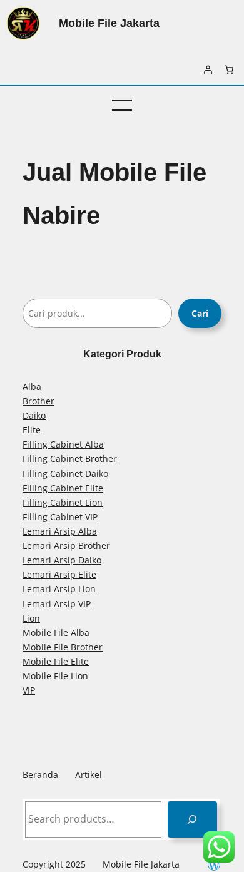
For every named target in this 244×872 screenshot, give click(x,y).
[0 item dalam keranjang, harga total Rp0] (229, 69)
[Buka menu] (122, 105)
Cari (199, 313)
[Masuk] (207, 69)
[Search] (192, 819)
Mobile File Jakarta (109, 22)
